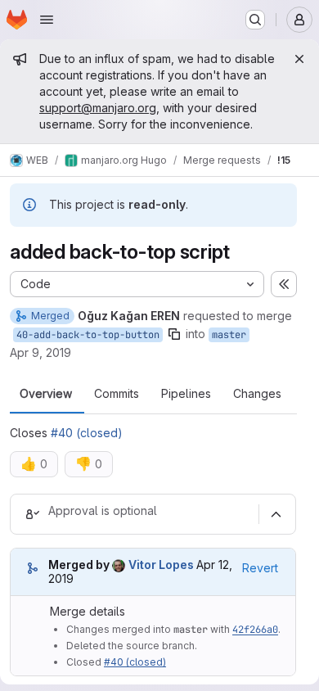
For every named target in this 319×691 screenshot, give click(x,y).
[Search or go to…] (255, 19)
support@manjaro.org (97, 108)
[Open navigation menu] (47, 20)
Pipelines (186, 393)
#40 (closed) (87, 433)
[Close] (299, 59)
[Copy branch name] (174, 334)
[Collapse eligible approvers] (275, 514)
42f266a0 (255, 629)
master (229, 334)
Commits (116, 393)
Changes (257, 393)
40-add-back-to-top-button (88, 334)
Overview (46, 393)
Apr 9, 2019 (40, 352)
